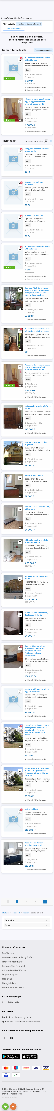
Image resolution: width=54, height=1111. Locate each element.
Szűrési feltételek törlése (13, 29)
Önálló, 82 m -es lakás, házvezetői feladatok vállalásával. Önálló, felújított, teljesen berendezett (35, 651)
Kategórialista (9, 983)
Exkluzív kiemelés (10, 1002)
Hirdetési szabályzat (12, 961)
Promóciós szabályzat (13, 987)
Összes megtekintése (43, 50)
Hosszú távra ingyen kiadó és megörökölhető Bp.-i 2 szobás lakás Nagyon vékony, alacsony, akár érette (37, 730)
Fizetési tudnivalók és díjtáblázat (18, 957)
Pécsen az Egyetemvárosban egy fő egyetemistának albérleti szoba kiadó (37, 101)
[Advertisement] (27, 883)
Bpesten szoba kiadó (34, 215)
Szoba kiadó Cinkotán (35, 475)
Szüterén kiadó (31, 809)
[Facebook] (4, 1037)
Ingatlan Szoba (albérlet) (28, 24)
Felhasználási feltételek (13, 966)
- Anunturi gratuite (16, 1017)
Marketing (7, 979)
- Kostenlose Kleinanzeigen (21, 1021)
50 (51, 141)
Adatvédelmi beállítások (14, 970)
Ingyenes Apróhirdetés (12, 1094)
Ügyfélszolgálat (10, 974)
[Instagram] (11, 1037)
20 (46, 141)
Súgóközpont (8, 953)
